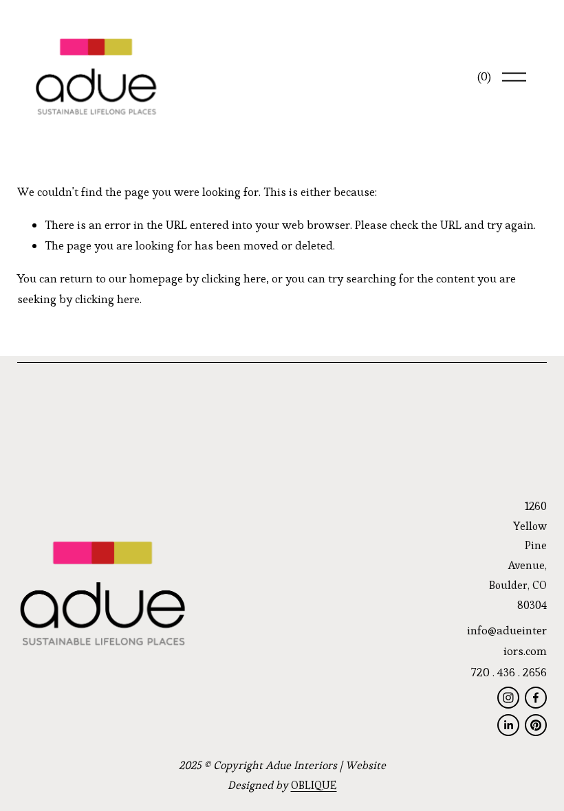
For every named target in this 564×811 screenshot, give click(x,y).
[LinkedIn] (508, 725)
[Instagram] (508, 698)
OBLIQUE (314, 785)
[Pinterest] (536, 725)
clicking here (234, 278)
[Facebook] (536, 698)
